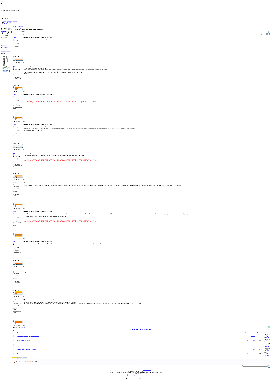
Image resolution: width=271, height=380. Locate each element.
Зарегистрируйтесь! (5, 51)
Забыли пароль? (4, 47)
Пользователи (15, 357)
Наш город (18, 28)
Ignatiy (267, 337)
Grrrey (14, 94)
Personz (253, 336)
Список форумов (18, 26)
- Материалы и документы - (10, 21)
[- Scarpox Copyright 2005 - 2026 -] (135, 375)
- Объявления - (7, 22)
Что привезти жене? (22, 345)
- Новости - (6, 19)
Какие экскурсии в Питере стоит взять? (26, 349)
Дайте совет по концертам (23, 340)
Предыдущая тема (136, 329)
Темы (2, 32)
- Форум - (5, 23)
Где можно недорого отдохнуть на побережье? (28, 336)
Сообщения (3, 31)
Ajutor (253, 349)
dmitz (14, 270)
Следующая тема (146, 329)
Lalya (14, 66)
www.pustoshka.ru (147, 370)
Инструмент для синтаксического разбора (27, 353)
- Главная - (5, 18)
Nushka (14, 37)
